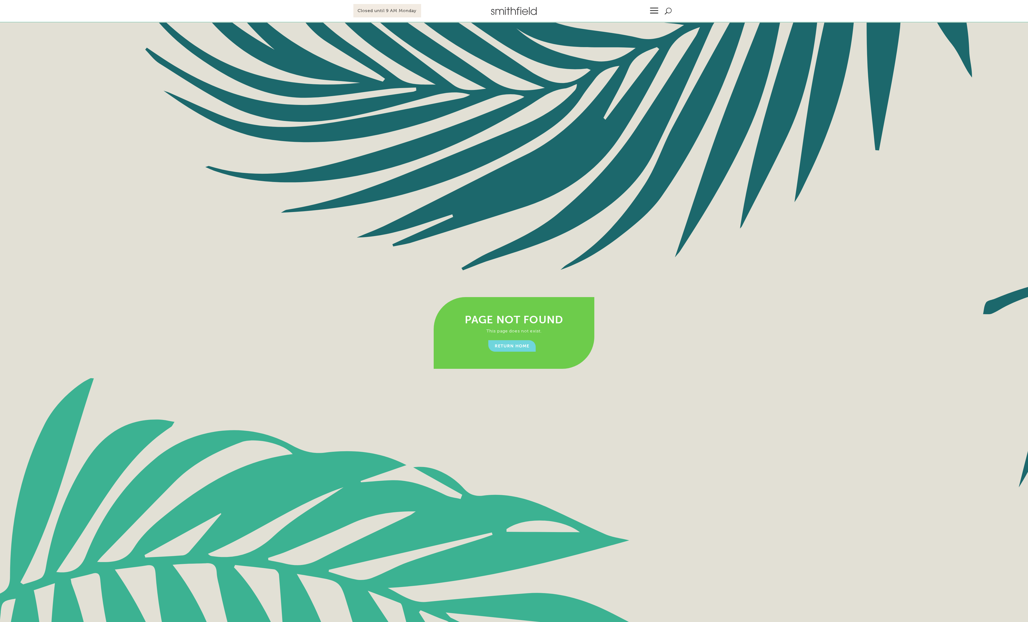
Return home (512, 345)
